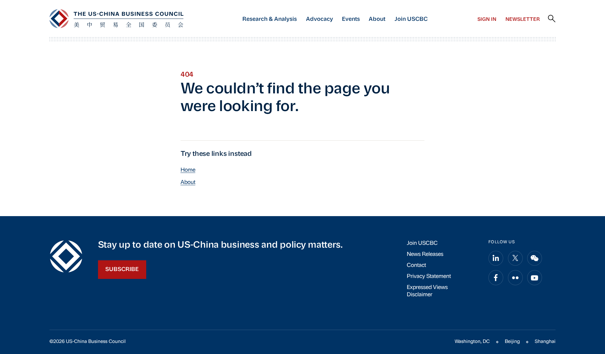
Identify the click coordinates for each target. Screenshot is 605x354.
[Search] (552, 19)
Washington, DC (472, 341)
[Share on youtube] (534, 277)
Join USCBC (411, 19)
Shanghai (545, 341)
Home (188, 170)
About (377, 19)
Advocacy (319, 19)
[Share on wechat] (534, 258)
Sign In (486, 19)
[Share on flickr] (515, 277)
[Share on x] (515, 258)
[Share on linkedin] (495, 258)
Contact (416, 265)
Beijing (512, 341)
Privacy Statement (429, 276)
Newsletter (522, 19)
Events (351, 19)
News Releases (425, 254)
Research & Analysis (269, 19)
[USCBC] (116, 18)
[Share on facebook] (495, 277)
